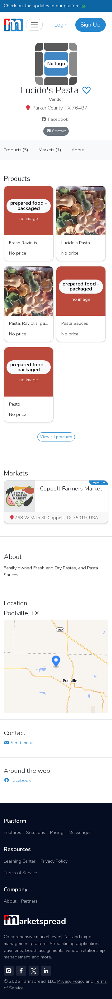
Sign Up (90, 24)
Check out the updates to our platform (43, 5)
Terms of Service (20, 873)
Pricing (56, 832)
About (10, 901)
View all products (56, 436)
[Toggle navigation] (34, 25)
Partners (29, 901)
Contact (58, 131)
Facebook (57, 119)
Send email (21, 742)
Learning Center (19, 861)
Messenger (79, 832)
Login (61, 24)
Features (12, 832)
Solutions (35, 832)
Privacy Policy (54, 861)
